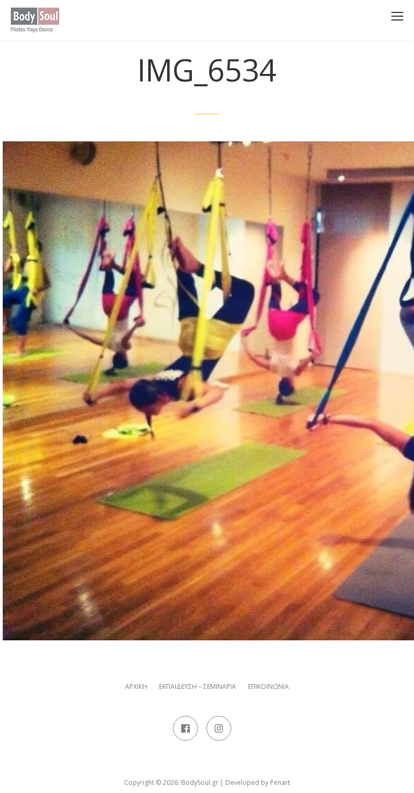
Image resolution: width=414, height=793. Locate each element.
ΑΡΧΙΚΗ (136, 686)
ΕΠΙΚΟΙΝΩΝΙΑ (268, 686)
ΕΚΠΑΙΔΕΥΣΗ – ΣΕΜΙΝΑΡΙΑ (197, 686)
